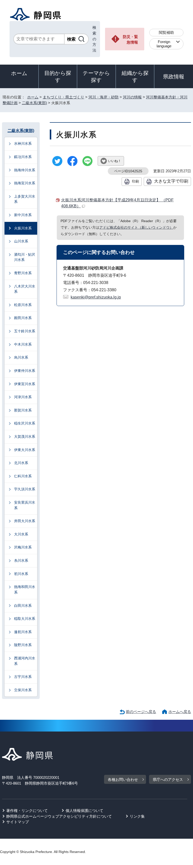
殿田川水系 (23, 318)
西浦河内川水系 (24, 661)
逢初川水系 (23, 632)
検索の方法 (94, 38)
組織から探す (135, 76)
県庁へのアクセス (168, 779)
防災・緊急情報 (130, 40)
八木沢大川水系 (24, 289)
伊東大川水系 (24, 450)
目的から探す (57, 76)
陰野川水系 (23, 645)
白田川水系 (23, 606)
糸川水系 (21, 560)
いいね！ (114, 161)
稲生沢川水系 (24, 423)
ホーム (19, 73)
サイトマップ (17, 822)
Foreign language (164, 44)
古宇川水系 (23, 677)
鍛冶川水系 (23, 157)
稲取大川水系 (24, 619)
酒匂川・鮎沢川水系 (24, 257)
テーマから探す (96, 76)
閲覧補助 (166, 32)
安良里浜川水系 (24, 505)
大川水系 (21, 534)
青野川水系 (23, 273)
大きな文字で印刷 (171, 181)
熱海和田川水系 (24, 589)
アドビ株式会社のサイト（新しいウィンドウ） (136, 227)
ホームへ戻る (179, 711)
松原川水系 (23, 305)
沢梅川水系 (23, 547)
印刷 (135, 181)
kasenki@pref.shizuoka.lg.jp (96, 297)
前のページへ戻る (141, 711)
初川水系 (21, 574)
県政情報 (173, 76)
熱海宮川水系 (24, 183)
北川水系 (21, 463)
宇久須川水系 (24, 489)
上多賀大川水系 (24, 199)
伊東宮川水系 (24, 384)
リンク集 (137, 816)
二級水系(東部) (34, 103)
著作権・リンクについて (27, 810)
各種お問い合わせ (123, 779)
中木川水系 (23, 344)
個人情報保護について (84, 810)
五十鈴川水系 (24, 331)
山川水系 (21, 241)
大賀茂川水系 (24, 437)
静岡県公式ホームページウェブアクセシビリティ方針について (59, 816)
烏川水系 (21, 357)
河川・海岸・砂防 (103, 97)
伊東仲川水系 (24, 371)
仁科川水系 (23, 476)
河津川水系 (23, 397)
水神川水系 (23, 143)
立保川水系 (23, 690)
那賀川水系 (23, 410)
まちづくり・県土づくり (63, 97)
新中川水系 (23, 215)
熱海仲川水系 (24, 170)
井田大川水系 (24, 521)
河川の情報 (132, 97)
